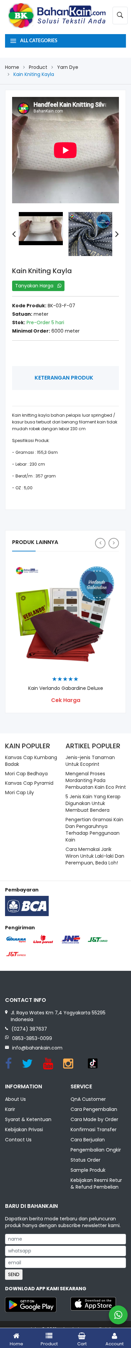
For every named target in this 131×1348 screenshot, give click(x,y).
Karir (10, 1109)
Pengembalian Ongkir (96, 1149)
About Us (15, 1099)
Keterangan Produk (64, 378)
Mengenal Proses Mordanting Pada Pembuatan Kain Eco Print (96, 780)
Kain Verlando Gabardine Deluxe (65, 688)
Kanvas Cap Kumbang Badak (31, 761)
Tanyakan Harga (36, 285)
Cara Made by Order (94, 1119)
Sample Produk (88, 1170)
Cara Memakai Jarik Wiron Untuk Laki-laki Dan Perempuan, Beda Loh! (95, 856)
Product (38, 67)
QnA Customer (88, 1099)
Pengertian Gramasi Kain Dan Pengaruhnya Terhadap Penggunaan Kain (94, 829)
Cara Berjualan (88, 1139)
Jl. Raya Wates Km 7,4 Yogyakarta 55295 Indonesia (58, 1016)
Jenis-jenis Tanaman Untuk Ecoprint (90, 761)
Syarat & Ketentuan (28, 1119)
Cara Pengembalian (94, 1109)
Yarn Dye (67, 67)
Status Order (85, 1160)
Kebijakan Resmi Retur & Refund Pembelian (96, 1183)
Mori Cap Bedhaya (26, 773)
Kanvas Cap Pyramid (29, 783)
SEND (13, 1274)
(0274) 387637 (29, 1029)
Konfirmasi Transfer (94, 1129)
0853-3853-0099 (32, 1038)
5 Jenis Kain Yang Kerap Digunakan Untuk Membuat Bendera (93, 803)
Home (12, 67)
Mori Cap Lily (19, 792)
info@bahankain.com (37, 1047)
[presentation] (14, 234)
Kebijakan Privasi (24, 1129)
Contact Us (18, 1139)
